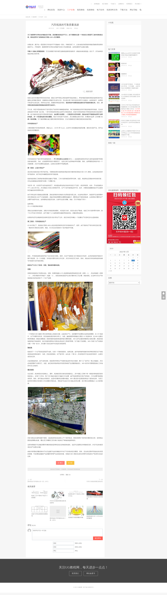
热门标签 (105, 4)
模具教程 (80, 10)
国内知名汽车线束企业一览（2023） (38, 481)
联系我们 (129, 4)
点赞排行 (121, 4)
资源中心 (60, 10)
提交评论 (98, 538)
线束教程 (90, 10)
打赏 (70, 463)
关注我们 (138, 4)
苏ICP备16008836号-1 (88, 587)
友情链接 (96, 4)
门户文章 (70, 10)
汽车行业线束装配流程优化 (94, 481)
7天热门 (113, 4)
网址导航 (133, 10)
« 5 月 (110, 271)
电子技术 (100, 10)
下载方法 (123, 10)
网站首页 (51, 10)
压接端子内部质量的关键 (75, 517)
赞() (61, 463)
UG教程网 (31, 6)
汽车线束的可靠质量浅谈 (65, 24)
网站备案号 (90, 573)
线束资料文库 (112, 10)
